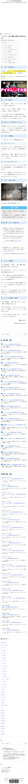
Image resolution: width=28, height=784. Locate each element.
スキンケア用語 (4, 665)
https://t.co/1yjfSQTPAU (16, 755)
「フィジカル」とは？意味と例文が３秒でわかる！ (12, 356)
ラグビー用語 (3, 686)
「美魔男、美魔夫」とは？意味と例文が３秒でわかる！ (13, 464)
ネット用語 (3, 668)
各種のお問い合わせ (5, 770)
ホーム (2, 33)
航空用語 (2, 718)
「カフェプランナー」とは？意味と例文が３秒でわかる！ (13, 512)
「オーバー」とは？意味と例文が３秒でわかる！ (11, 535)
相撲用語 (2, 710)
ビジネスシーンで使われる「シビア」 (10, 49)
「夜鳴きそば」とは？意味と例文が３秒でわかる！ (12, 369)
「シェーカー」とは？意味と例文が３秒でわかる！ (12, 381)
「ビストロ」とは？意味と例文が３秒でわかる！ (12, 350)
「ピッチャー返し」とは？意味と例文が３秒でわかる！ (12, 622)
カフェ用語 (3, 650)
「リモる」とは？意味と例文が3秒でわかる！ (11, 418)
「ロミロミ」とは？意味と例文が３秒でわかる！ (12, 432)
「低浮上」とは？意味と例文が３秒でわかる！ (12, 393)
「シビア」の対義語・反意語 (9, 62)
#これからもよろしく (10, 756)
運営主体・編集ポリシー (6, 771)
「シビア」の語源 (6, 47)
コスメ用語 (3, 658)
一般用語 (2, 689)
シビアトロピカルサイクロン (10, 55)
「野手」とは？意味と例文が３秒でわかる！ (11, 458)
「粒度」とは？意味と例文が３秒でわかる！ (11, 406)
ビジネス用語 (3, 673)
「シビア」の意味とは (7, 45)
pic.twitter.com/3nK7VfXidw (8, 250)
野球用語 (2, 728)
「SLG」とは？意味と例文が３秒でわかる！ (11, 446)
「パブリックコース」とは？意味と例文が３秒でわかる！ (13, 574)
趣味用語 (2, 726)
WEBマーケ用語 (4, 645)
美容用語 (2, 715)
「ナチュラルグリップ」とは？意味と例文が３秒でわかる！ (13, 590)
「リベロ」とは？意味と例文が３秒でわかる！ (10, 558)
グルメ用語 (3, 652)
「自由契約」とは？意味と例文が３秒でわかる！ (11, 614)
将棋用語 (2, 702)
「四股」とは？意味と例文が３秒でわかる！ (11, 452)
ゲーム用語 (3, 655)
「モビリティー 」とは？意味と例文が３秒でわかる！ (13, 400)
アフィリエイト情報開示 (6, 767)
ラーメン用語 (3, 684)
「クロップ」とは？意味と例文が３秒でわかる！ (11, 519)
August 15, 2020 (18, 240)
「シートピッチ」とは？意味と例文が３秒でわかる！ (13, 412)
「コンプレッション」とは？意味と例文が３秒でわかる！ (13, 478)
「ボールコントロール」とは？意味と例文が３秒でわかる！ (13, 550)
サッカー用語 (3, 663)
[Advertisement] (14, 18)
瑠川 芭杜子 (23, 323)
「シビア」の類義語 (7, 60)
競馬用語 (2, 713)
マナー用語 (3, 681)
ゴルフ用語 (3, 660)
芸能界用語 (3, 720)
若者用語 (2, 723)
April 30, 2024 (12, 758)
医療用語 (2, 692)
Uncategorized (3, 642)
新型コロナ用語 (4, 705)
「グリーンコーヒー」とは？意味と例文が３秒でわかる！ (13, 527)
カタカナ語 (8, 33)
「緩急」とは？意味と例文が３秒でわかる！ (10, 607)
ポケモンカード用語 (5, 679)
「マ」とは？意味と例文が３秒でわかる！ (11, 362)
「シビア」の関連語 (7, 51)
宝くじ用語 (3, 697)
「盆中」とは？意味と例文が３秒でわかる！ (11, 387)
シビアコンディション (9, 53)
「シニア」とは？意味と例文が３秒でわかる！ (10, 582)
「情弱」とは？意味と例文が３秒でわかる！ (11, 375)
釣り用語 (2, 731)
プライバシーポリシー (6, 768)
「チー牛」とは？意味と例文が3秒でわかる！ (11, 344)
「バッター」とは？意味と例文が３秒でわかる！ (11, 630)
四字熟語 (2, 694)
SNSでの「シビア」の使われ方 (9, 58)
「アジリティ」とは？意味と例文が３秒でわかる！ (11, 542)
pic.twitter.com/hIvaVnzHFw (16, 238)
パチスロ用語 (3, 671)
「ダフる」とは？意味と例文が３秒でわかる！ (10, 486)
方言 (2, 707)
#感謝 (5, 756)
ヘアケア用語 (3, 676)
